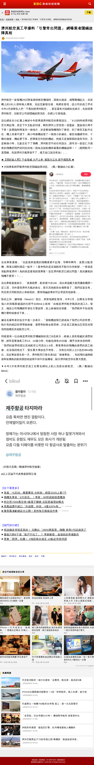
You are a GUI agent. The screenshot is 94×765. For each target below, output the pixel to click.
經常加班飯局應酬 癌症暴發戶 (14, 657)
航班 (37, 556)
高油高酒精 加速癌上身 (42, 598)
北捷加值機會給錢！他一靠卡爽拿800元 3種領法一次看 (79, 658)
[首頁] (46, 4)
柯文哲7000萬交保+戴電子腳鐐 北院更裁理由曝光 (34, 501)
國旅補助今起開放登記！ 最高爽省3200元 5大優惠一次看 (15, 599)
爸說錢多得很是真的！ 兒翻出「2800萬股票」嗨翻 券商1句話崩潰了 (45, 529)
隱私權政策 (61, 760)
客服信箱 (35, 760)
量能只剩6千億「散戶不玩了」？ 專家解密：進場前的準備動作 (41, 534)
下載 (89, 12)
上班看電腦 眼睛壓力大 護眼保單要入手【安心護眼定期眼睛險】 (79, 599)
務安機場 (22, 556)
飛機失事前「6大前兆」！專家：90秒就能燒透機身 (34, 497)
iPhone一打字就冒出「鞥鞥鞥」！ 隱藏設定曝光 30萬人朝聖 (15, 629)
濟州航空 (13, 556)
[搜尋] (89, 6)
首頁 (2, 19)
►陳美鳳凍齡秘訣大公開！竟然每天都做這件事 (29, 510)
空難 (43, 556)
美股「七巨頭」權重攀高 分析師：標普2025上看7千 (35, 492)
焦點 (17, 19)
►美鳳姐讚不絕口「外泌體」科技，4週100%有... (31, 506)
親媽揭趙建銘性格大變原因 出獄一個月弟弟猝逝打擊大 (79, 628)
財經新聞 (9, 19)
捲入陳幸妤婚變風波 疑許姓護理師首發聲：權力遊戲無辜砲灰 (47, 628)
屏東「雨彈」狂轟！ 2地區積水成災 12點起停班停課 (35, 539)
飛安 (30, 556)
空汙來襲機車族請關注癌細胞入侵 (47, 658)
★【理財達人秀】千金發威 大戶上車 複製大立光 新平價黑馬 (36, 159)
